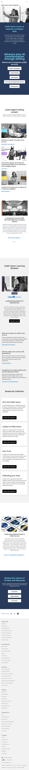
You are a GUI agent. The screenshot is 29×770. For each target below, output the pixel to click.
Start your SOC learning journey (9, 381)
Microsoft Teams (5, 703)
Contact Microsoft (9, 765)
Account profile (4, 646)
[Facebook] (11, 613)
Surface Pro (4, 623)
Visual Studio (4, 730)
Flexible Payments (5, 662)
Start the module (6, 363)
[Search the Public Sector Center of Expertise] (27, 2)
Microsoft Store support (6, 651)
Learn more (4, 168)
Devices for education (6, 671)
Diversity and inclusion (6, 748)
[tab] (13, 241)
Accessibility (4, 751)
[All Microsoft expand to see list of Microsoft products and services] (1, 2)
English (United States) (8, 757)
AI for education (5, 685)
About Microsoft (5, 739)
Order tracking (4, 655)
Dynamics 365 (4, 696)
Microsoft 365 (4, 698)
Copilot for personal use (6, 635)
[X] (14, 613)
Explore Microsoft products (7, 637)
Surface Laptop (4, 626)
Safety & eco (4, 767)
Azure (3, 714)
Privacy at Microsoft (5, 744)
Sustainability (4, 753)
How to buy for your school (7, 678)
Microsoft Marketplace (6, 726)
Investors (3, 746)
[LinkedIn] (18, 613)
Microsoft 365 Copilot (6, 705)
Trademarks (24, 765)
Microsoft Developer (5, 716)
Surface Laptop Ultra (5, 628)
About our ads (14, 767)
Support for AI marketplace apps (8, 721)
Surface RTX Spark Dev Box (7, 630)
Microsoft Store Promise (6, 660)
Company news (4, 741)
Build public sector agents (8, 144)
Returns (3, 653)
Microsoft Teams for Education (7, 673)
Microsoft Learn (5, 719)
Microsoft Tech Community (7, 723)
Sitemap (3, 765)
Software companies (5, 728)
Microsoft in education (6, 669)
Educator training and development (8, 680)
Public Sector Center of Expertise (10, 5)
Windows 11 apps (5, 639)
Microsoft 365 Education (6, 676)
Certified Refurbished (6, 657)
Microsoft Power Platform (6, 701)
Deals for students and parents (7, 683)
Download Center (5, 648)
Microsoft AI (4, 691)
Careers (3, 737)
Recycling (9, 767)
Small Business (4, 708)
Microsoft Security (5, 694)
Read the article (5, 191)
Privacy (14, 765)
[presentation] (3, 208)
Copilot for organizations (6, 632)
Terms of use (19, 765)
